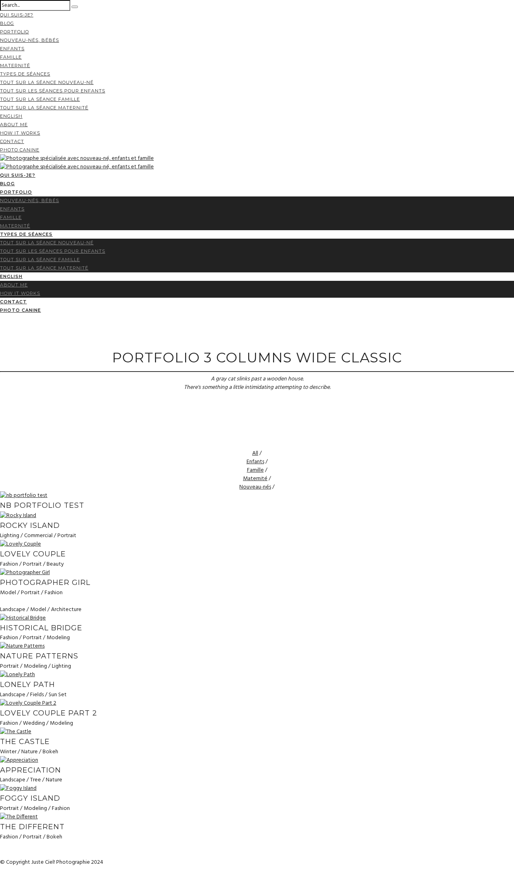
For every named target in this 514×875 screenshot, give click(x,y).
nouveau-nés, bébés (29, 40)
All (255, 453)
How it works (20, 133)
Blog (7, 23)
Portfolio (14, 32)
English (11, 116)
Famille (11, 57)
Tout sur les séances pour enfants (52, 91)
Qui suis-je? (16, 15)
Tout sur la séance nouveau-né (47, 82)
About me (14, 124)
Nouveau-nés (255, 487)
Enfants (12, 48)
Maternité (15, 65)
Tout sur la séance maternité (44, 107)
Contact (12, 141)
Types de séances (25, 74)
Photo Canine (19, 150)
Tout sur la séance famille (40, 99)
